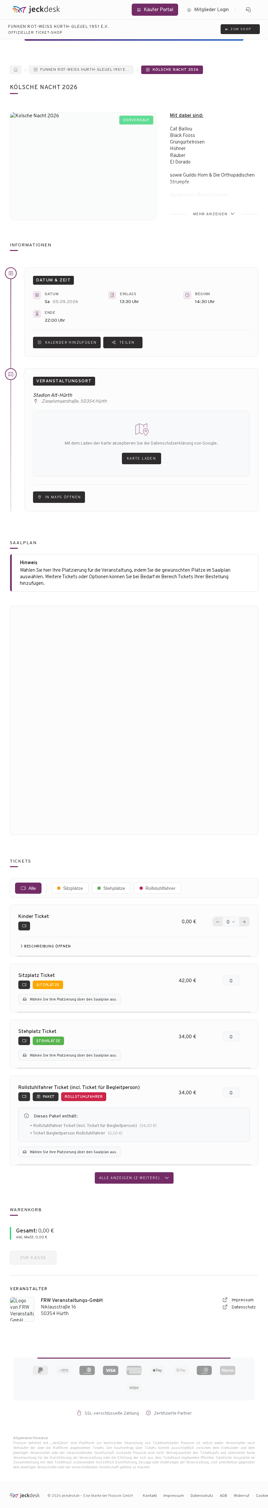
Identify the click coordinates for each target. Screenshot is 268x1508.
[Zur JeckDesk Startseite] (36, 9)
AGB (223, 1495)
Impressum (242, 1300)
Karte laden (141, 458)
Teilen (126, 342)
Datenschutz (243, 1307)
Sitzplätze (73, 888)
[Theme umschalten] (249, 10)
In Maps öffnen (63, 497)
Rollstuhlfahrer (160, 888)
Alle (32, 888)
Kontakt (150, 1495)
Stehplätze (114, 888)
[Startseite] (15, 70)
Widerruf (241, 1495)
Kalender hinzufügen (71, 342)
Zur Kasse (33, 1257)
